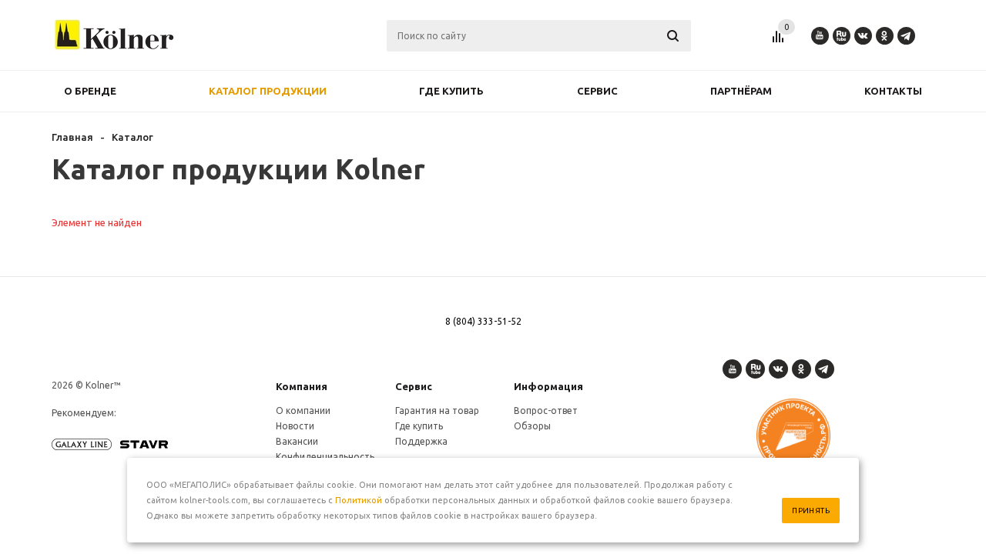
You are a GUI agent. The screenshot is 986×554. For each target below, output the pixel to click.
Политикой (358, 500)
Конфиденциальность (325, 457)
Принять (811, 510)
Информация (548, 386)
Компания (301, 386)
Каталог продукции (268, 90)
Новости (295, 426)
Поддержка (421, 441)
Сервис (597, 90)
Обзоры (532, 426)
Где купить (451, 90)
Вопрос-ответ (546, 410)
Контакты (893, 90)
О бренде (90, 90)
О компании (303, 410)
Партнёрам (741, 90)
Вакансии (297, 441)
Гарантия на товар (437, 410)
